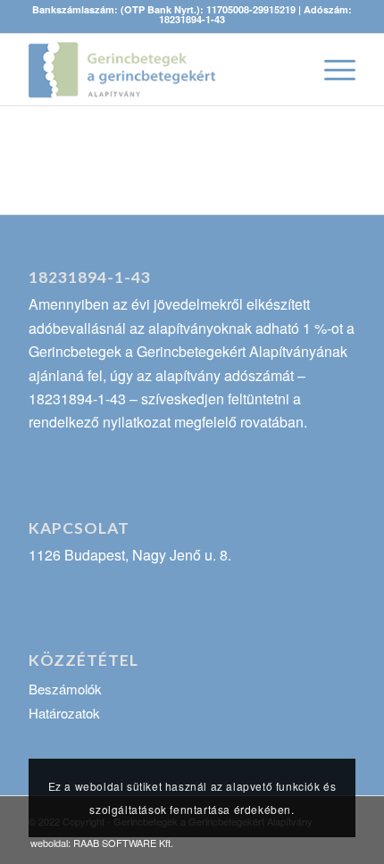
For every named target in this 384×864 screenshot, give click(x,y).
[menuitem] (97, 842)
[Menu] (330, 69)
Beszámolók (65, 688)
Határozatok (64, 712)
